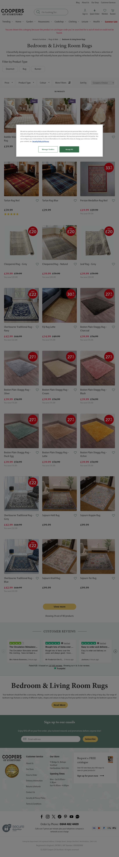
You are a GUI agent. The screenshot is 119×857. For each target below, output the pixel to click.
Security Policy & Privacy (40, 141)
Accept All (69, 149)
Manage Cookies (48, 149)
